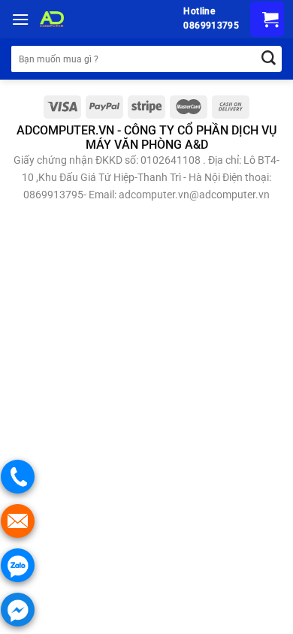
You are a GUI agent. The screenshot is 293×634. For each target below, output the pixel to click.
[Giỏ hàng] (267, 19)
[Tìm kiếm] (268, 59)
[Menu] (20, 19)
